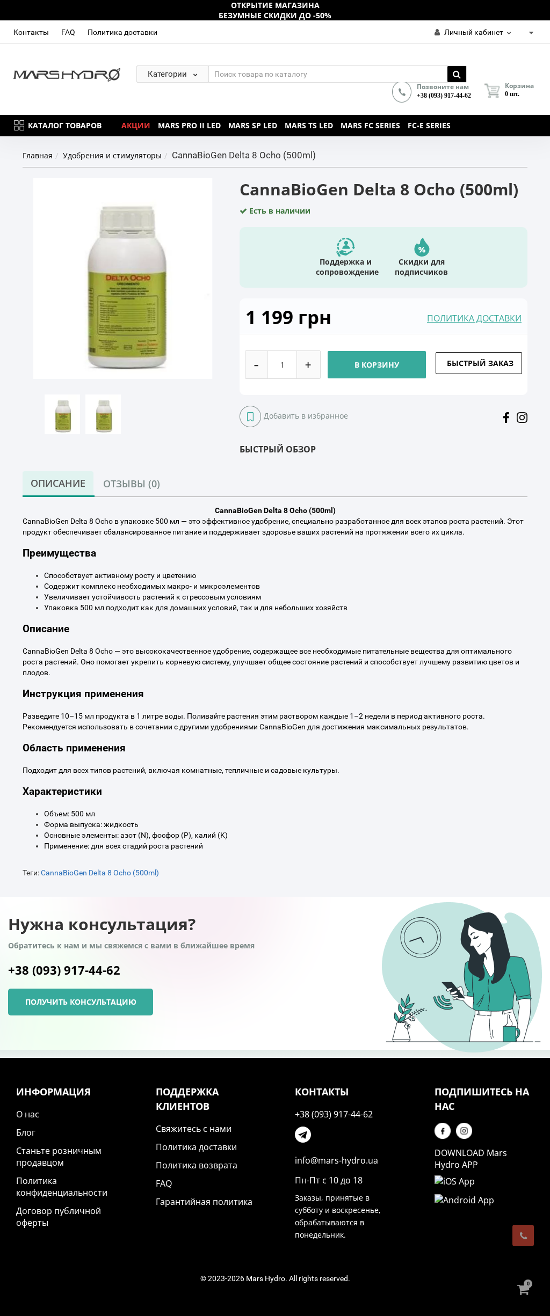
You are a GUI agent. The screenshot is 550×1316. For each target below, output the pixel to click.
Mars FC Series (370, 125)
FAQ (68, 32)
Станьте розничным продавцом (59, 1156)
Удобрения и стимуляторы (112, 155)
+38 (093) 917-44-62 (444, 95)
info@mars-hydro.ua (336, 1160)
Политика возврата (196, 1165)
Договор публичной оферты (58, 1217)
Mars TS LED (309, 125)
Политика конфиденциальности (61, 1186)
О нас (27, 1114)
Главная (38, 155)
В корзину (376, 365)
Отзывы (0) (131, 483)
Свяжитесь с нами (193, 1129)
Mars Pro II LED (189, 125)
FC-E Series (429, 125)
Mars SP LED (252, 125)
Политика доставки (122, 32)
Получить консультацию (80, 1002)
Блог (25, 1132)
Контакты (31, 32)
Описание (58, 483)
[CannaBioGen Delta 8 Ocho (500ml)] (62, 414)
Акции (135, 125)
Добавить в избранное (306, 416)
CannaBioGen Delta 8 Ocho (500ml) (100, 872)
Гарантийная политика (204, 1202)
